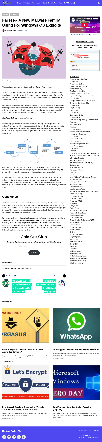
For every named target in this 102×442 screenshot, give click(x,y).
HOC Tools (74, 148)
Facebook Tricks (76, 124)
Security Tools (75, 225)
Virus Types (74, 249)
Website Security (76, 253)
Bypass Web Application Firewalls (82, 96)
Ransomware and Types (78, 210)
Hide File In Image (76, 146)
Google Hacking (75, 129)
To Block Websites (76, 241)
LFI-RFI (72, 175)
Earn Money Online (77, 115)
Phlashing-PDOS (76, 201)
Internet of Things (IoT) (78, 160)
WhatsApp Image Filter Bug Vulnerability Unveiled (76, 349)
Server (10, 403)
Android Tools (75, 81)
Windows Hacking (76, 263)
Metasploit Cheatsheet (78, 182)
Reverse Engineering (77, 215)
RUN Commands (76, 218)
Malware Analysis (76, 179)
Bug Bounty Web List (77, 91)
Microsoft (64, 403)
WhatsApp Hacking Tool (78, 258)
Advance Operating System (79, 79)
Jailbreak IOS (74, 165)
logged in (14, 268)
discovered (33, 92)
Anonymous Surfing (77, 84)
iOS (16, 345)
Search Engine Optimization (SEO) (82, 220)
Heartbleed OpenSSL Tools (79, 144)
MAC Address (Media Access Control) (83, 177)
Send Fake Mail (75, 227)
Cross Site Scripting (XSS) (79, 103)
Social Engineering (76, 234)
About (80, 437)
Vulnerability (14, 14)
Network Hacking (76, 194)
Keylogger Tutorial (76, 170)
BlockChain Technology (78, 86)
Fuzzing (73, 127)
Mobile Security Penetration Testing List (84, 191)
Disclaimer (95, 437)
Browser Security (76, 89)
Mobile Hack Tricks (76, 187)
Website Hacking (76, 251)
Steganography (75, 237)
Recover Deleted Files (78, 213)
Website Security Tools (78, 256)
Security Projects (76, 222)
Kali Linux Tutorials (76, 167)
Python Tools (74, 208)
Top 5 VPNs (74, 244)
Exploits (73, 122)
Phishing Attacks (76, 198)
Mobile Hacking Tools (77, 189)
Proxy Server (74, 206)
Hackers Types (75, 141)
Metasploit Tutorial (76, 184)
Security (4, 403)
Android (5, 14)
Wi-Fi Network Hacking (78, 261)
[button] (99, 3)
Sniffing (72, 232)
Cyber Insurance (76, 110)
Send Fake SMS (76, 230)
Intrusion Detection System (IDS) (81, 163)
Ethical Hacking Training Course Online (84, 120)
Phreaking (73, 203)
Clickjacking (74, 98)
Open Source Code (77, 196)
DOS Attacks (74, 112)
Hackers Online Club (12, 431)
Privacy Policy (87, 437)
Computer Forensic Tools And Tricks (82, 101)
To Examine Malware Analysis (21, 118)
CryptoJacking (75, 108)
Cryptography (74, 105)
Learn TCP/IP (75, 172)
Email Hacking (75, 117)
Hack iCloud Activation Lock (80, 132)
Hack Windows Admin (77, 139)
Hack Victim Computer (78, 134)
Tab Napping (74, 239)
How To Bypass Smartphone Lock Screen (84, 153)
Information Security (77, 158)
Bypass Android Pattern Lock (80, 93)
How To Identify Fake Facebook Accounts (84, 155)
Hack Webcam (75, 136)
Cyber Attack (6, 345)
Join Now (34, 252)
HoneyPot (73, 151)
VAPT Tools (74, 246)
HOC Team (97, 430)
